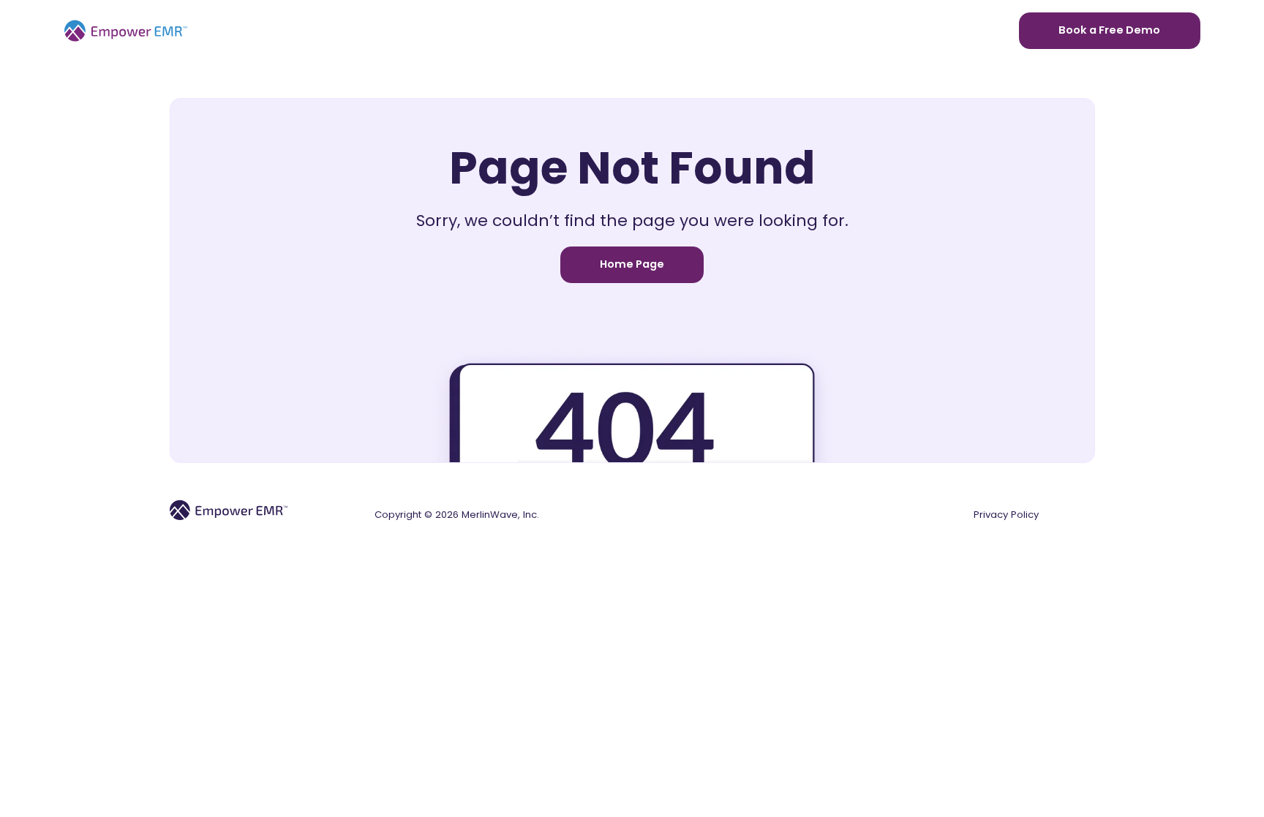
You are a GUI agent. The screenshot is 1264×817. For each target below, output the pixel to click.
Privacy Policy (1006, 515)
